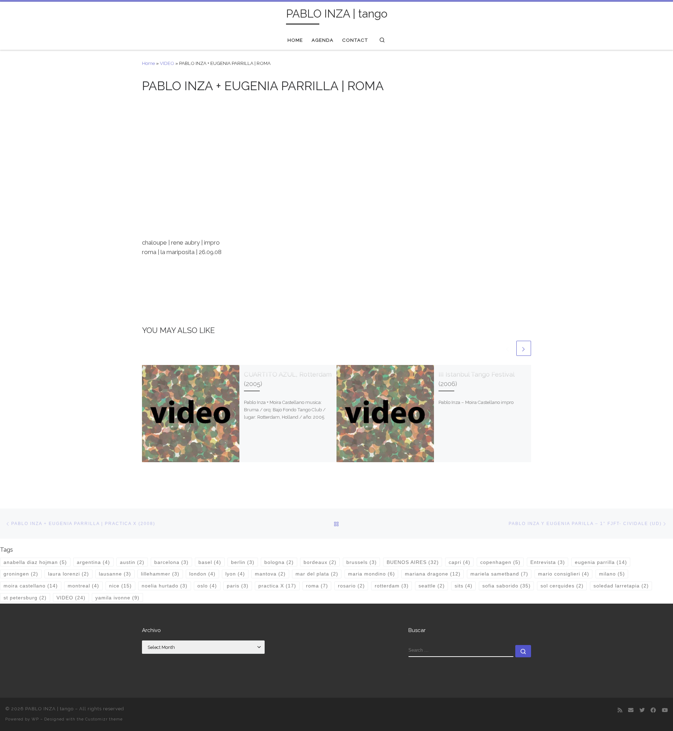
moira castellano (31, 586)
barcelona (171, 562)
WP (35, 719)
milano (612, 574)
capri (459, 562)
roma (317, 586)
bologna (279, 562)
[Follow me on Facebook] (653, 710)
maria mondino (371, 574)
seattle (432, 586)
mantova (270, 574)
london (202, 574)
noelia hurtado (165, 586)
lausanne (115, 574)
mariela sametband (499, 574)
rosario (351, 586)
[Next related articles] (523, 348)
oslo (207, 586)
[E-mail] (630, 710)
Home (148, 63)
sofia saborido (506, 586)
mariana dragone (433, 574)
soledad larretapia (621, 586)
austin (132, 562)
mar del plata (316, 574)
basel (209, 562)
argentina (93, 562)
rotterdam (392, 586)
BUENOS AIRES (413, 562)
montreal (83, 586)
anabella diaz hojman (35, 562)
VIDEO (167, 63)
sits (464, 586)
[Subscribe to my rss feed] (620, 710)
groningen (21, 574)
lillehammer (160, 574)
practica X (277, 586)
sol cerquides (562, 586)
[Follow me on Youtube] (665, 710)
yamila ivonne (117, 597)
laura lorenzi (68, 574)
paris (238, 586)
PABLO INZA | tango (49, 708)
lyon (235, 574)
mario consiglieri (563, 574)
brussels (361, 562)
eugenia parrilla (601, 562)
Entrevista (547, 562)
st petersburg (25, 597)
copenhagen (500, 562)
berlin (242, 562)
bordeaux (320, 562)
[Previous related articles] (507, 348)
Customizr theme (104, 719)
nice (120, 586)
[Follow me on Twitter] (642, 710)
